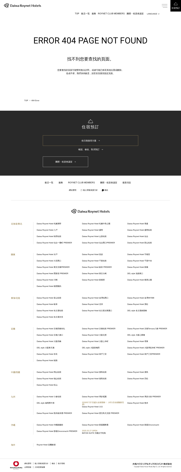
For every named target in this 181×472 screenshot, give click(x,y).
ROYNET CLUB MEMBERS (111, 13)
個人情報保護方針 (41, 463)
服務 (94, 13)
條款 (53, 463)
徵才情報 (61, 463)
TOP (77, 13)
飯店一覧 (85, 13)
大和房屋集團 (40, 467)
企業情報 (27, 467)
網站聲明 (27, 463)
